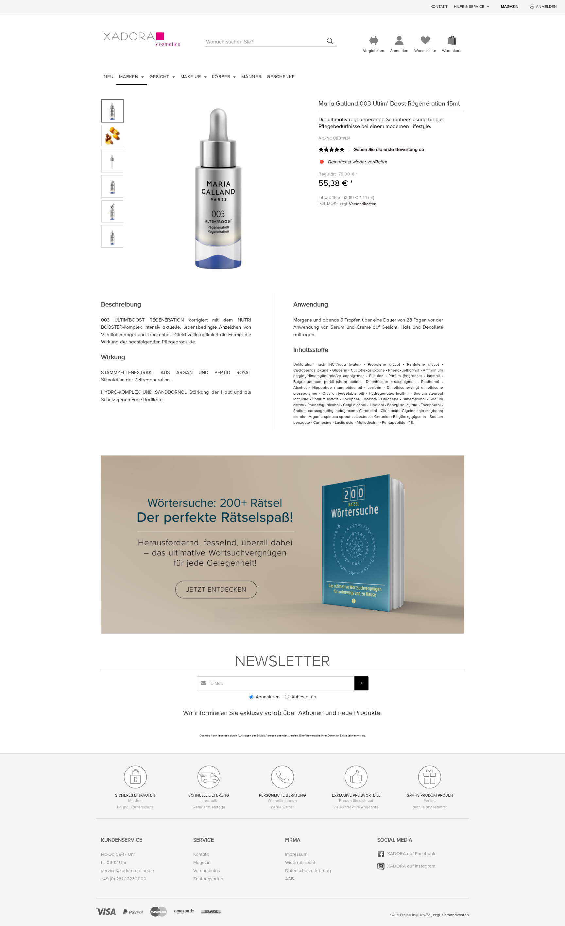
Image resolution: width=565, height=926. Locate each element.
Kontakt (439, 6)
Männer (251, 76)
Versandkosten (362, 204)
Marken (129, 76)
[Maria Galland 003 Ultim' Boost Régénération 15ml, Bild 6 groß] (112, 236)
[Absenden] (361, 683)
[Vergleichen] (373, 40)
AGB (289, 879)
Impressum (296, 854)
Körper (222, 76)
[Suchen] (330, 41)
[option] (219, 187)
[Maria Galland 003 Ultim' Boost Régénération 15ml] (219, 187)
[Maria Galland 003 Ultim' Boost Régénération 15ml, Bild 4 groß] (112, 186)
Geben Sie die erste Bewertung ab (388, 149)
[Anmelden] (399, 40)
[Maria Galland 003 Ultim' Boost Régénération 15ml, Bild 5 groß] (112, 211)
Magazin (510, 6)
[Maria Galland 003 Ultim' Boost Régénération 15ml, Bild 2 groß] (112, 136)
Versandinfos (206, 870)
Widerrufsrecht (300, 862)
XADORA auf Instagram (411, 866)
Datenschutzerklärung (308, 870)
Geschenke (281, 76)
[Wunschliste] (425, 40)
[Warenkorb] (452, 40)
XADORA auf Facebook (411, 853)
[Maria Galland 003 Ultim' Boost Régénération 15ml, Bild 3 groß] (112, 161)
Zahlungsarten (208, 879)
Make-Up (191, 76)
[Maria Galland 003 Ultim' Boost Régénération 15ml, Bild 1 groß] (112, 111)
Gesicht (160, 76)
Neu (108, 76)
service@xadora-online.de (127, 870)
